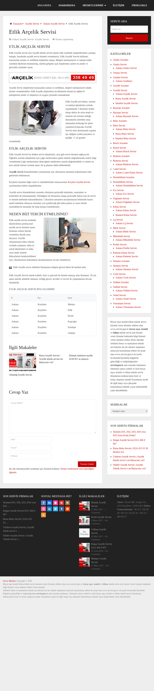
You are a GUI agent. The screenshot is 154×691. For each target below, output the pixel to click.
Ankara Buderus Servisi (127, 164)
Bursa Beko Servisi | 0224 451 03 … (17, 521)
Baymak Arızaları (121, 108)
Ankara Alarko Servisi (126, 68)
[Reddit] (67, 508)
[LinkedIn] (49, 508)
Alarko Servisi (120, 64)
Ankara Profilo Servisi (126, 248)
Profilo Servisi (119, 244)
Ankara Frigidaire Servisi (127, 202)
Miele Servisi (119, 228)
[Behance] (49, 502)
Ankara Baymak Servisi (127, 116)
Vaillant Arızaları (121, 282)
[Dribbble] (43, 508)
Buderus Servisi (120, 160)
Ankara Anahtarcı (124, 81)
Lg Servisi (118, 219)
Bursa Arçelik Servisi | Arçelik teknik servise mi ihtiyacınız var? (51, 359)
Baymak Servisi (120, 112)
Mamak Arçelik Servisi (98, 504)
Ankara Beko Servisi (125, 129)
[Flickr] (55, 502)
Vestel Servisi (119, 295)
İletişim (118, 5)
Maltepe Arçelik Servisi (98, 560)
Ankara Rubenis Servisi (127, 256)
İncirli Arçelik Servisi (101, 517)
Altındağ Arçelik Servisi (20, 374)
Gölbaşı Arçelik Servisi (98, 531)
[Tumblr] (61, 508)
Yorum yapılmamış (64, 39)
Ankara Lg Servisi (124, 223)
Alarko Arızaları (120, 60)
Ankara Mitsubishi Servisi (128, 240)
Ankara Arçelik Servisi (54, 23)
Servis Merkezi (9, 581)
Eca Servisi (118, 190)
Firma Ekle (139, 5)
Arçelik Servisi (32, 23)
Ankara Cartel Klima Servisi (129, 172)
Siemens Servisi (120, 265)
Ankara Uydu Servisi (126, 277)
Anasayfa (17, 23)
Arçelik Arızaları (121, 85)
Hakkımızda (67, 5)
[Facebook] (43, 502)
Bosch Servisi (119, 148)
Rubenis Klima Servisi (123, 252)
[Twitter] (55, 508)
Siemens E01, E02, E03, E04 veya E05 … (19, 504)
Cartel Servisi (119, 169)
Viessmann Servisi (121, 303)
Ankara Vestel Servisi (126, 299)
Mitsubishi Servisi (121, 236)
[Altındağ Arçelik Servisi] (22, 362)
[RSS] (43, 514)
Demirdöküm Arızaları (123, 177)
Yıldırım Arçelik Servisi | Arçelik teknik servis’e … (18, 529)
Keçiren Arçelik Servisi (79, 182)
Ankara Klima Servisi (126, 210)
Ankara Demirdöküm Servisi (129, 185)
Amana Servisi (120, 72)
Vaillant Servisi (120, 287)
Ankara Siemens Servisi (127, 269)
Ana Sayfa (44, 5)
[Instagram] (67, 502)
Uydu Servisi (119, 274)
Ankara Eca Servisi (125, 194)
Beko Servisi (119, 125)
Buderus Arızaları (121, 156)
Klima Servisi (119, 206)
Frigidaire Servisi (121, 198)
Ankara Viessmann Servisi (128, 307)
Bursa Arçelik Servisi (126, 98)
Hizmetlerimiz (93, 5)
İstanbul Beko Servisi (126, 138)
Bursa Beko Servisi (125, 134)
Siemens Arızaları (121, 261)
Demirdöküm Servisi (123, 182)
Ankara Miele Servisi (126, 231)
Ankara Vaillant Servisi (126, 290)
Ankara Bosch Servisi (126, 151)
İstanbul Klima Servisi (126, 215)
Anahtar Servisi (120, 77)
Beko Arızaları (120, 121)
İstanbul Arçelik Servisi (127, 103)
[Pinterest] (61, 502)
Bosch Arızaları (120, 143)
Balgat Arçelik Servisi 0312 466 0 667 (19, 512)
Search (129, 38)
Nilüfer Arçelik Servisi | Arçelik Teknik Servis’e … (18, 537)
